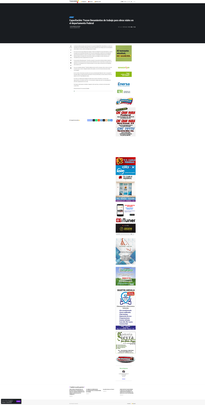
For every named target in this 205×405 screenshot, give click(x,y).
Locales (71, 17)
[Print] (135, 27)
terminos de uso (9, 402)
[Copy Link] (133, 27)
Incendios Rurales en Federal (108, 389)
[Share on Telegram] (128, 27)
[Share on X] (125, 27)
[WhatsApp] (126, 1)
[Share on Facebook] (123, 27)
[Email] (131, 27)
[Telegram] (125, 1)
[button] (18, 401)
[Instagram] (123, 1)
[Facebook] (121, 1)
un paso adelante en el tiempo (75, 26)
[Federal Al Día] (74, 1)
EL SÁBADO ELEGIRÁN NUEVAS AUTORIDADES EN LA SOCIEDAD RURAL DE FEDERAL (93, 390)
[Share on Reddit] (71, 55)
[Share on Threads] (130, 27)
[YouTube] (122, 1)
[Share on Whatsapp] (126, 27)
